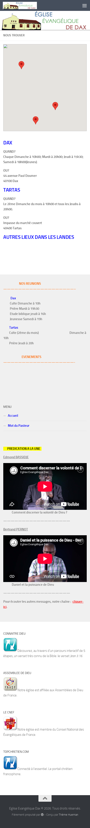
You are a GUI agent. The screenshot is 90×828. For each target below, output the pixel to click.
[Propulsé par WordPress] (42, 814)
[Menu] (84, 5)
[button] (35, 120)
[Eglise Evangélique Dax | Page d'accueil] (25, 5)
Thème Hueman (68, 814)
